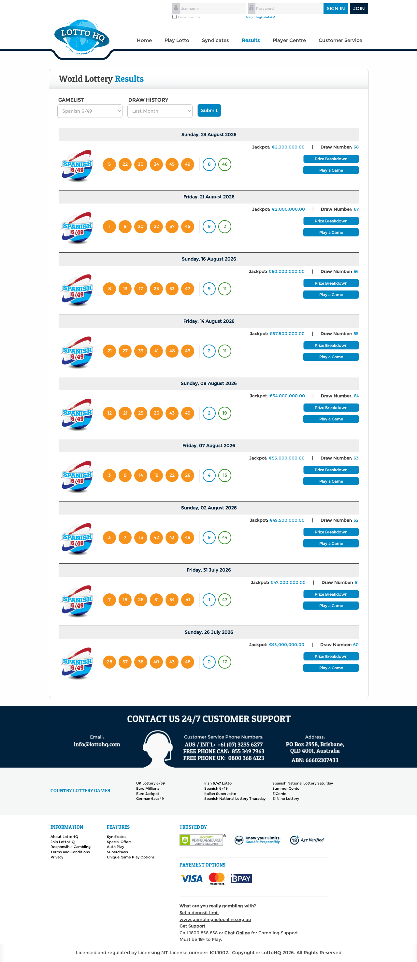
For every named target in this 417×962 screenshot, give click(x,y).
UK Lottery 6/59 (150, 783)
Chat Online (237, 932)
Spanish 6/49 (216, 788)
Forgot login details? (261, 17)
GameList (71, 100)
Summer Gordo (285, 788)
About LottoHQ (64, 836)
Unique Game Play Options (131, 857)
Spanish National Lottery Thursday (235, 798)
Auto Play (115, 846)
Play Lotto (177, 40)
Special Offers (119, 842)
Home (144, 40)
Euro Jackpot (147, 793)
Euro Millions (147, 788)
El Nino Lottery (285, 798)
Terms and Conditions (70, 852)
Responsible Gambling (70, 846)
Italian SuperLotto (220, 793)
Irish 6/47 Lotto (218, 783)
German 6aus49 (150, 798)
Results (251, 40)
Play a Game (331, 170)
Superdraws (117, 852)
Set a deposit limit (199, 912)
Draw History (148, 100)
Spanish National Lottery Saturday (302, 783)
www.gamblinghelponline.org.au (215, 919)
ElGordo (279, 793)
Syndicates (215, 40)
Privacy (56, 857)
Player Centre (289, 40)
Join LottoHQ (62, 842)
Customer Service (340, 40)
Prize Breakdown (331, 158)
